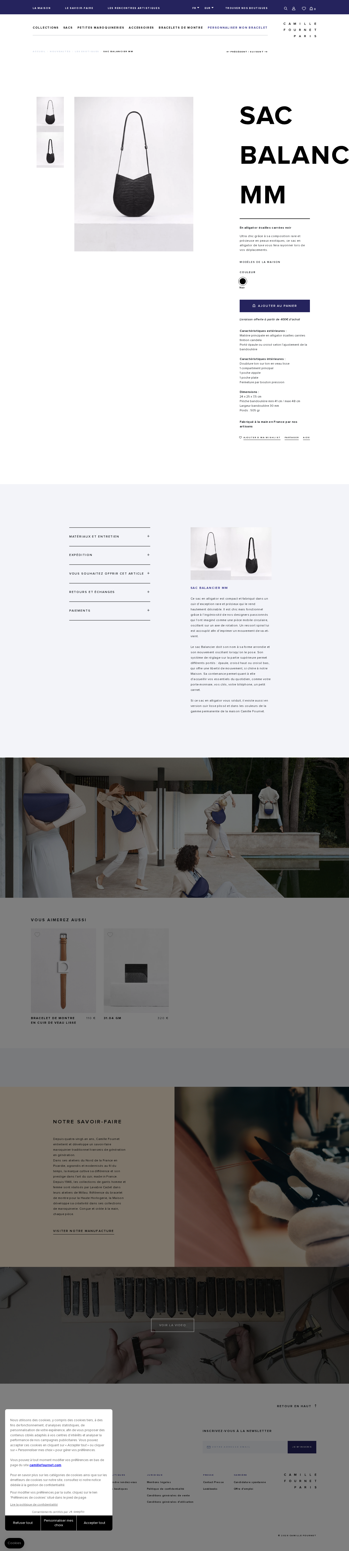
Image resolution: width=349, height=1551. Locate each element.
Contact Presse (213, 1482)
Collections (46, 27)
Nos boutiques (118, 1489)
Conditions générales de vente (168, 1495)
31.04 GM (112, 1018)
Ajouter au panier (277, 306)
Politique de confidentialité (165, 1489)
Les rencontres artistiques (134, 8)
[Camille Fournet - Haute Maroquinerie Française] (294, 30)
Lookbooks (210, 1489)
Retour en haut (294, 1406)
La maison (42, 8)
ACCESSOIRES (141, 27)
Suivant (257, 52)
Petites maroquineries (100, 27)
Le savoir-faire (79, 8)
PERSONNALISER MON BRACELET (238, 27)
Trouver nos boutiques (246, 8)
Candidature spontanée (250, 1482)
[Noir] (244, 281)
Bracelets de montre (181, 27)
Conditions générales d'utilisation (170, 1502)
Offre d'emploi (243, 1489)
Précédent (239, 52)
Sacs (68, 27)
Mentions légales (159, 1482)
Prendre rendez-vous (122, 1482)
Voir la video (172, 1325)
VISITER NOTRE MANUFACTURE (83, 1231)
